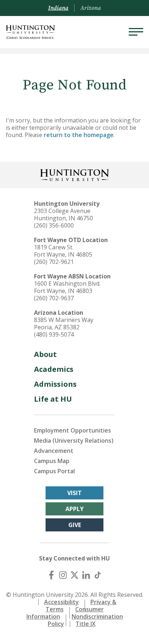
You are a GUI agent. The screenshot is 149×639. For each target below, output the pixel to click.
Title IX (85, 624)
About (45, 354)
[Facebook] (51, 575)
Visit (74, 493)
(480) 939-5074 (54, 334)
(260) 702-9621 (54, 262)
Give (74, 525)
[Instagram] (63, 575)
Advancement (53, 451)
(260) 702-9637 (54, 298)
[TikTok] (97, 575)
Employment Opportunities (72, 430)
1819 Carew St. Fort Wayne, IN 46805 (63, 250)
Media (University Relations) (74, 441)
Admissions (55, 384)
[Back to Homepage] (74, 174)
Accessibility (61, 602)
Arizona (90, 8)
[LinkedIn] (86, 575)
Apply (74, 509)
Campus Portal (54, 471)
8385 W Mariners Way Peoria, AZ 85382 (63, 323)
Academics (53, 369)
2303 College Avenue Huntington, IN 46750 (63, 214)
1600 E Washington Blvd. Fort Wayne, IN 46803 (67, 287)
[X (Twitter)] (74, 575)
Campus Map (51, 461)
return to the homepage (79, 135)
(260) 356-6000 (54, 225)
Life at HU (53, 399)
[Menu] (136, 32)
